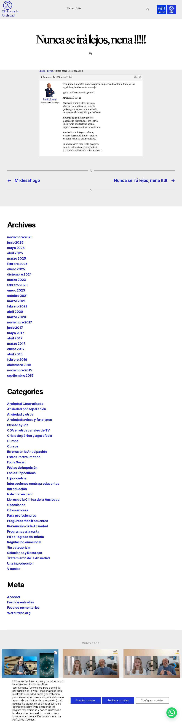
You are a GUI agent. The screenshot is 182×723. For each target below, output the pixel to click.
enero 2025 (16, 269)
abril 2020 (15, 312)
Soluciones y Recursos (24, 553)
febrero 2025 (17, 264)
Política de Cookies (23, 719)
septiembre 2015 (20, 375)
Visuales (13, 569)
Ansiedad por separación (26, 409)
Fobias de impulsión (22, 467)
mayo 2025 (16, 248)
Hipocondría (16, 478)
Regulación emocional (24, 542)
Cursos (12, 441)
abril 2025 (15, 253)
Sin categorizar (19, 547)
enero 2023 (16, 290)
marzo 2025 (16, 258)
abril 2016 (14, 354)
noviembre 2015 (19, 370)
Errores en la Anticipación (27, 451)
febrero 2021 (17, 306)
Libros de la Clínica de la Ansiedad (33, 499)
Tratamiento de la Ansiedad (28, 558)
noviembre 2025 (20, 237)
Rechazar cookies (118, 700)
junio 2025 (15, 242)
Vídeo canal (91, 643)
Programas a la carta (23, 531)
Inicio (42, 71)
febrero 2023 (17, 285)
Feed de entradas (20, 602)
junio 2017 (15, 327)
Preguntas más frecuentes (27, 521)
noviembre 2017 (19, 322)
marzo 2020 (16, 317)
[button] (70, 8)
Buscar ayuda (17, 425)
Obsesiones (16, 505)
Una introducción (20, 563)
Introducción (17, 489)
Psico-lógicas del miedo (25, 537)
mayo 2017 (15, 333)
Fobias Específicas (21, 473)
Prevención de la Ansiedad (27, 526)
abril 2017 (14, 338)
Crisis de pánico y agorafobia (29, 436)
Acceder (13, 597)
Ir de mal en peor (20, 494)
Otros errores (17, 510)
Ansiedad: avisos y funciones (29, 420)
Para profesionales (21, 515)
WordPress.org (19, 613)
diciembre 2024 (19, 274)
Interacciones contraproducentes (33, 483)
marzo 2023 (16, 280)
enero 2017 (15, 349)
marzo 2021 (16, 301)
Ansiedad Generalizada (25, 404)
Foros (50, 71)
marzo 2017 (16, 343)
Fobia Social (16, 462)
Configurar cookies (152, 700)
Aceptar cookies (85, 700)
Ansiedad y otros (20, 414)
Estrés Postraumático (23, 457)
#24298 (137, 77)
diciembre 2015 (19, 365)
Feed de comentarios (23, 607)
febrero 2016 (17, 359)
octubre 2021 (17, 296)
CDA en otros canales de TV (28, 430)
